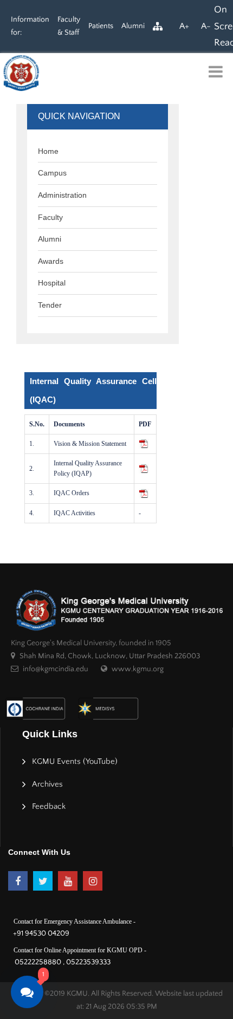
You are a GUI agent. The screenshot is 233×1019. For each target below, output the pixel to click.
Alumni (133, 26)
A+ (184, 26)
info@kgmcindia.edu (55, 669)
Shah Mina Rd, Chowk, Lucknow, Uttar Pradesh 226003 (110, 656)
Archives (47, 784)
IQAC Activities (74, 513)
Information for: (30, 26)
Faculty (50, 217)
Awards (50, 261)
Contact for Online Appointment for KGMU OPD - (80, 950)
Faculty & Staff (68, 26)
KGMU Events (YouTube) (75, 761)
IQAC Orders (71, 493)
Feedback (49, 806)
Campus (52, 172)
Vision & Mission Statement (90, 443)
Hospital (52, 282)
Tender (50, 305)
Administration (62, 195)
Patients (100, 26)
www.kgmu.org (138, 669)
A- (206, 26)
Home (48, 151)
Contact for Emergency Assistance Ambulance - (74, 921)
